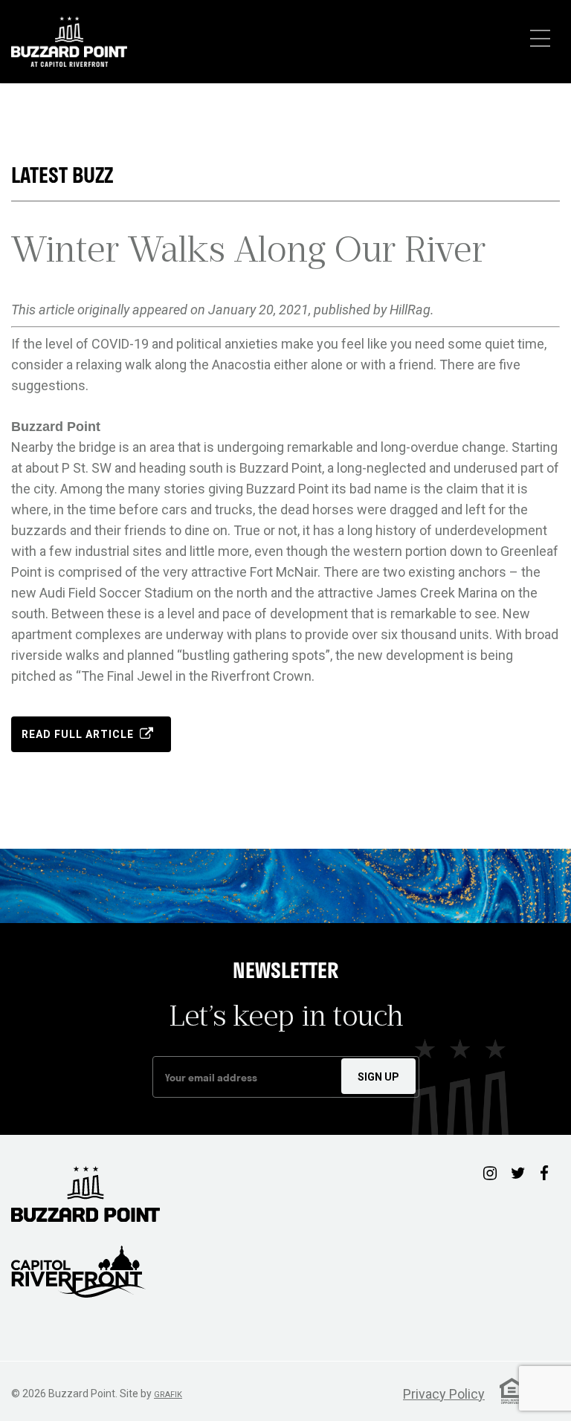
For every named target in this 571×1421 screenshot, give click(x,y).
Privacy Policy (444, 1394)
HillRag (410, 309)
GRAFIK (168, 1394)
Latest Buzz (62, 175)
